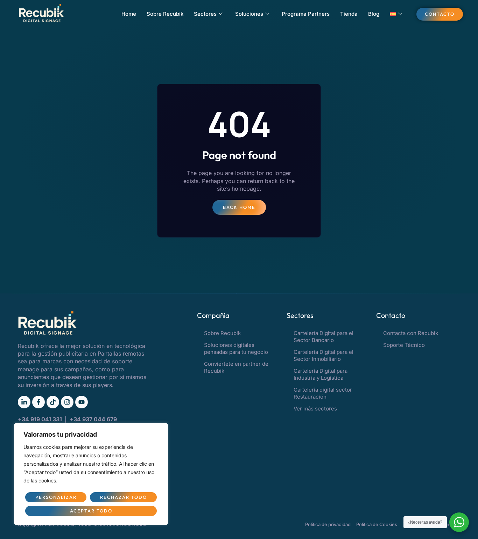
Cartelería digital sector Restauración (323, 393)
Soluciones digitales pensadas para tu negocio (236, 348)
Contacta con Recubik (410, 333)
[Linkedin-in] (24, 402)
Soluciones (249, 13)
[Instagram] (67, 402)
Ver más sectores (315, 408)
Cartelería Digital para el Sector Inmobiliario (323, 355)
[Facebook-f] (38, 402)
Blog (373, 13)
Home (128, 13)
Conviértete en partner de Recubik (236, 367)
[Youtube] (81, 402)
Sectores (205, 13)
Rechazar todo (123, 497)
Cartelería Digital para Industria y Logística (320, 374)
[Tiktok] (53, 402)
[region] (91, 474)
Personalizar (56, 497)
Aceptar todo (91, 510)
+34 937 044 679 (93, 419)
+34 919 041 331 (40, 419)
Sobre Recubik (165, 13)
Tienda (349, 13)
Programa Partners (306, 13)
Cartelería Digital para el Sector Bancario (323, 336)
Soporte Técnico (404, 345)
